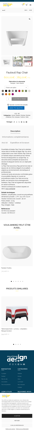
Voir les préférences (17, 425)
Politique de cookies (10, 429)
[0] (26, 4)
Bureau (20, 376)
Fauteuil (18, 115)
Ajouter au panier (19, 99)
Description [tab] (15, 131)
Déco (19, 379)
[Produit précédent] (26, 10)
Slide (27, 117)
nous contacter (10, 189)
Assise (13, 115)
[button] (29, 19)
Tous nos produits (5, 384)
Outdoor (22, 117)
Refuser (17, 420)
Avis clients (4, 381)
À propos (3, 373)
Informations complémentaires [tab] (15, 137)
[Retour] (4, 10)
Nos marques (16, 117)
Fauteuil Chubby (6, 268)
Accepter (17, 416)
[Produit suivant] (30, 10)
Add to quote (16, 108)
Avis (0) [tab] (5, 143)
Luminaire (20, 381)
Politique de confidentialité (22, 429)
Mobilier (23, 115)
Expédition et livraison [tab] (19, 143)
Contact (3, 376)
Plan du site (4, 379)
